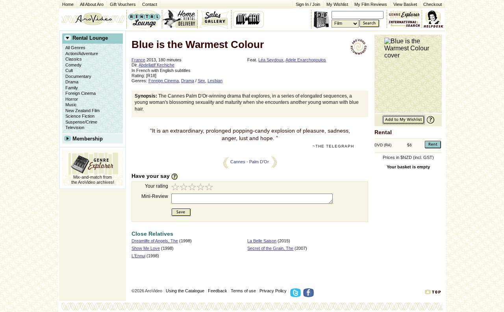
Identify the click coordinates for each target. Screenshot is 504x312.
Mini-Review (154, 196)
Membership (87, 139)
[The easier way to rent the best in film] (179, 19)
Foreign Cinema (80, 93)
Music (71, 104)
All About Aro (92, 4)
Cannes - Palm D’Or (249, 161)
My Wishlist (337, 4)
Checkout (432, 4)
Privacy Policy (273, 290)
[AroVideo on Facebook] (309, 295)
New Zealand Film (82, 110)
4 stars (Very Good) (201, 187)
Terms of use (243, 290)
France (138, 59)
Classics (73, 59)
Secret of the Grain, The (270, 248)
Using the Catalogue (185, 290)
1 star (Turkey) (175, 187)
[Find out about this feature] (429, 123)
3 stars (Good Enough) (193, 187)
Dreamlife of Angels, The (155, 240)
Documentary (78, 76)
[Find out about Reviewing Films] (176, 176)
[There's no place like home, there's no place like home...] (92, 19)
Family (71, 87)
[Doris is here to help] (433, 19)
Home (68, 4)
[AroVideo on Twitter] (296, 295)
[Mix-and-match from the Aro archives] (404, 14)
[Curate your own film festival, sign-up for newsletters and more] (249, 19)
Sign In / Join (308, 4)
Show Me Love (146, 248)
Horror (71, 99)
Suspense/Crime (81, 122)
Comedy (73, 65)
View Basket (403, 4)
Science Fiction (79, 116)
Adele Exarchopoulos (305, 59)
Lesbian (215, 80)
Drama (71, 81)
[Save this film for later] (403, 123)
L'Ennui (138, 255)
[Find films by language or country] (404, 24)
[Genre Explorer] (92, 162)
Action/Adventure (81, 53)
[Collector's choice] (214, 19)
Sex (201, 80)
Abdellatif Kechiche (156, 65)
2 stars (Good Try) (184, 187)
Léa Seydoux (271, 59)
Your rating (156, 186)
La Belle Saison (261, 240)
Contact (148, 4)
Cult (69, 70)
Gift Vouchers (123, 4)
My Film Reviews (370, 4)
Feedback (217, 290)
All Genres (75, 47)
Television (74, 127)
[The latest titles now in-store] (144, 19)
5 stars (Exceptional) (210, 187)
